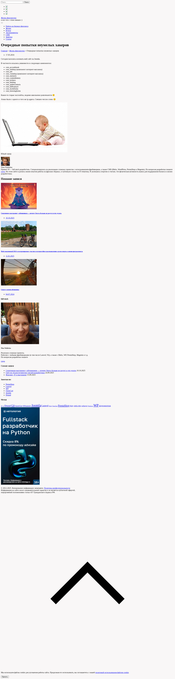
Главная (4, 51)
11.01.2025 (10, 256)
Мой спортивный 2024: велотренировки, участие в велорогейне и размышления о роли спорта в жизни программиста (42, 251)
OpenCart (9, 391)
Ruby (71, 406)
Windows (90, 406)
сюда (3, 172)
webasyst (84, 406)
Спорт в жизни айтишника (10, 289)
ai (3, 406)
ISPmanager (27, 406)
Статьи (8, 39)
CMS (8, 35)
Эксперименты (12, 33)
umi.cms (77, 406)
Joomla (8, 393)
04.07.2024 (10, 294)
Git (13, 405)
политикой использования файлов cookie (112, 672)
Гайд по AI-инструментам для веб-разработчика (25, 373)
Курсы (8, 31)
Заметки (9, 37)
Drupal (8, 395)
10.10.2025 (10, 218)
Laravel (8, 386)
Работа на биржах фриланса (17, 26)
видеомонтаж (105, 406)
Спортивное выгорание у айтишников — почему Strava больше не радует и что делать (31, 213)
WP (7, 389)
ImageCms (18, 406)
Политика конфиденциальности (57, 488)
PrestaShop (10, 384)
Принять (5, 677)
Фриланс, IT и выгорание (16, 375)
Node (50, 406)
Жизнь (8, 28)
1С (1, 406)
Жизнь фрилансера (8, 18)
